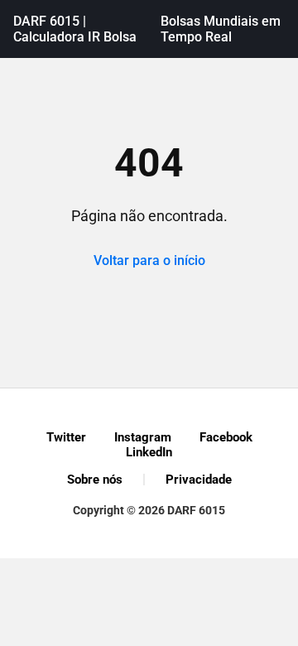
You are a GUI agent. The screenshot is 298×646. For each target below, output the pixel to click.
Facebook (225, 437)
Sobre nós (95, 479)
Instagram (142, 437)
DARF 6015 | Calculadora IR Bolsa (75, 29)
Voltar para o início (149, 260)
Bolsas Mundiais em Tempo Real (221, 29)
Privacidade (199, 479)
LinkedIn (149, 452)
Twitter (66, 437)
